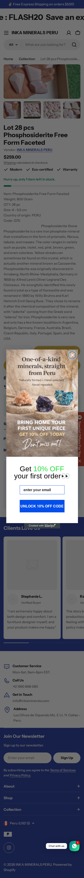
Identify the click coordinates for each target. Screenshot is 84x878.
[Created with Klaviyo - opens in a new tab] (42, 525)
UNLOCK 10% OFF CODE (42, 506)
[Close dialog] (72, 355)
